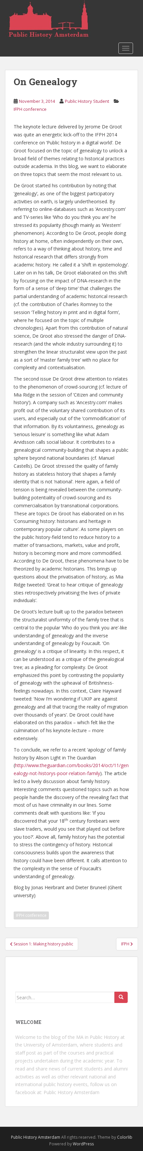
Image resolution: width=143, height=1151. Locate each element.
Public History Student (87, 101)
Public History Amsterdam (71, 1092)
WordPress (83, 1144)
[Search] (121, 997)
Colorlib (124, 1137)
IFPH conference (30, 109)
